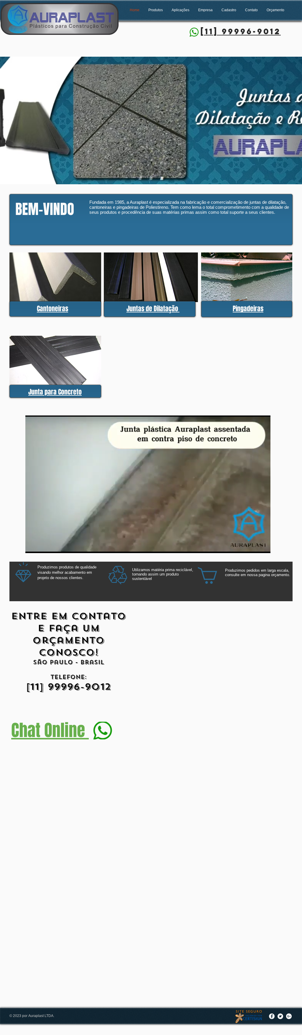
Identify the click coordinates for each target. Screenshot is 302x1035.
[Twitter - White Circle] (280, 1016)
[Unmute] (43, 545)
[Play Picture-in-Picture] (252, 545)
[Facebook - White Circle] (272, 1016)
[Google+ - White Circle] (289, 1016)
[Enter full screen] (262, 545)
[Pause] (33, 545)
